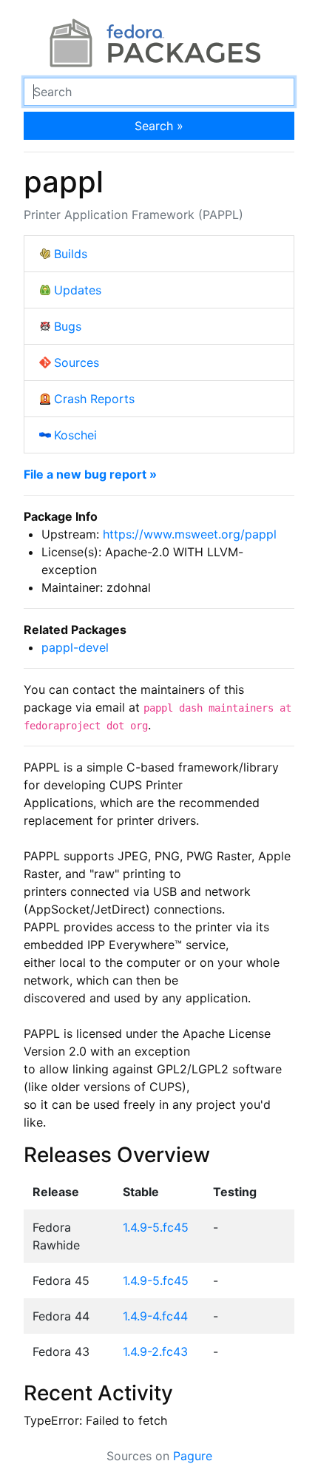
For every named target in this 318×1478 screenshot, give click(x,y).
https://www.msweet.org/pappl (190, 534)
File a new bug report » (90, 474)
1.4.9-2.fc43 (155, 1351)
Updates (77, 290)
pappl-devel (75, 647)
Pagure (192, 1455)
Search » (159, 125)
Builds (70, 253)
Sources (76, 362)
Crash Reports (94, 398)
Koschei (75, 435)
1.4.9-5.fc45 (156, 1227)
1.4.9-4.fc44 (155, 1316)
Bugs (67, 326)
